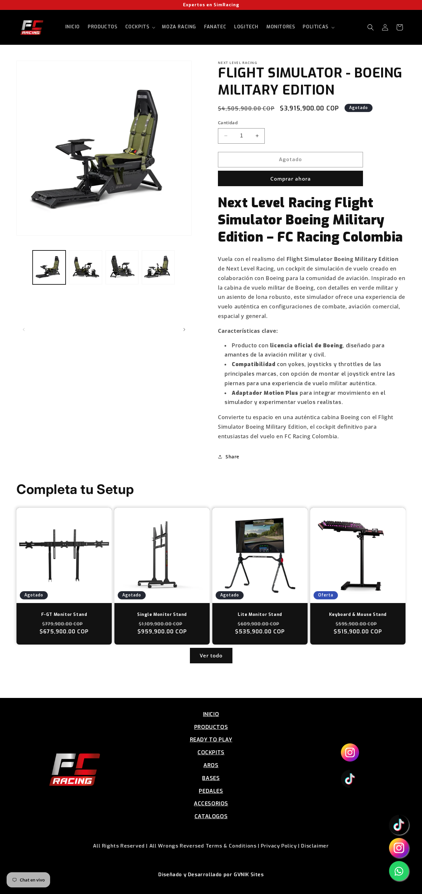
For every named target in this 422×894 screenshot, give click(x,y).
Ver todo (211, 655)
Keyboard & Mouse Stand (358, 614)
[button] (139, 27)
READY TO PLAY (211, 739)
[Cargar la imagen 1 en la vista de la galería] (49, 267)
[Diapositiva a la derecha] (184, 329)
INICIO (211, 714)
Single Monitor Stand (162, 614)
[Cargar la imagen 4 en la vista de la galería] (158, 267)
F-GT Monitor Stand (64, 614)
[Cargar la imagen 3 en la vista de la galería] (122, 267)
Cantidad (228, 123)
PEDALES (211, 791)
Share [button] (232, 456)
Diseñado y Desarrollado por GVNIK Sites (210, 874)
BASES (211, 778)
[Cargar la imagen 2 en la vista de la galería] (85, 267)
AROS (210, 765)
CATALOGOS (211, 816)
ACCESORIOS (211, 803)
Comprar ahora (290, 178)
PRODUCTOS (211, 727)
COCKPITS (211, 752)
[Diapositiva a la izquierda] (23, 329)
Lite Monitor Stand (260, 614)
